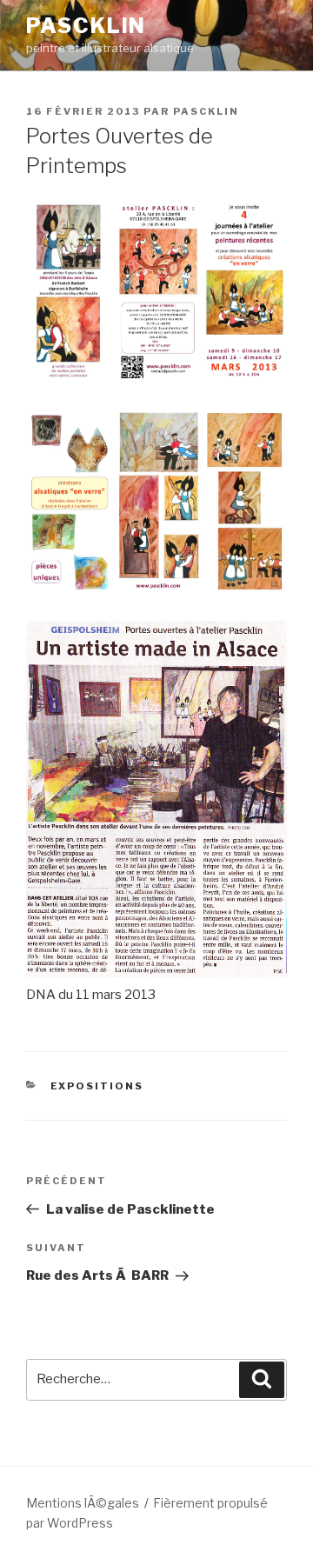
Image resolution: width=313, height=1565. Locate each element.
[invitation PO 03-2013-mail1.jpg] (156, 379)
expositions (97, 1086)
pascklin (206, 111)
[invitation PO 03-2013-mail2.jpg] (156, 589)
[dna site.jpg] (156, 973)
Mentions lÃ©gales (82, 1502)
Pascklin (86, 25)
